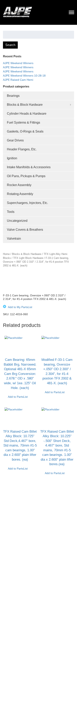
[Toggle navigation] (71, 12)
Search (10, 45)
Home (6, 254)
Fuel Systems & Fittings (23, 122)
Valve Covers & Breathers (25, 229)
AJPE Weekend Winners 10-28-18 (24, 75)
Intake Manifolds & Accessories (29, 167)
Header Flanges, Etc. (22, 149)
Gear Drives (15, 140)
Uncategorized (17, 220)
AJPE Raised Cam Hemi (18, 79)
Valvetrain (14, 238)
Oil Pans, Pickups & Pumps (26, 176)
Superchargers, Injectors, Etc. (27, 203)
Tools (10, 211)
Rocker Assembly (19, 185)
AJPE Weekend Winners (18, 63)
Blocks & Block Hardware (25, 104)
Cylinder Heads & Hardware (26, 113)
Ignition (12, 158)
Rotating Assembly (20, 194)
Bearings (13, 95)
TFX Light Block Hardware (28, 257)
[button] (17, 307)
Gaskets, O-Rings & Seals (25, 131)
